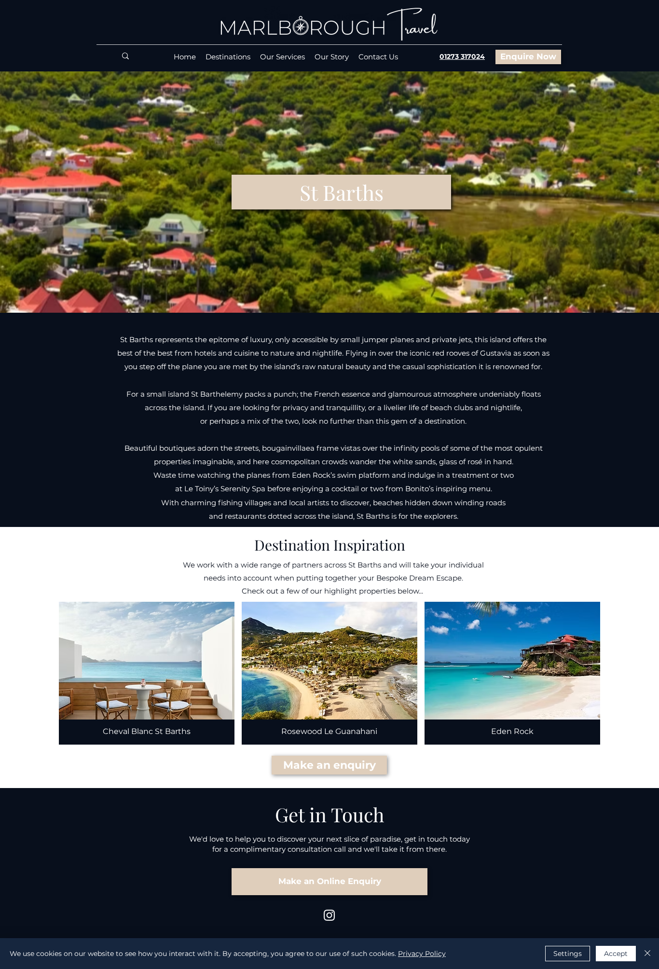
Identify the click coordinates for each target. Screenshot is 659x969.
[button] (341, 192)
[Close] (647, 953)
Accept (616, 953)
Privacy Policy (422, 953)
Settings (567, 953)
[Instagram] (329, 915)
